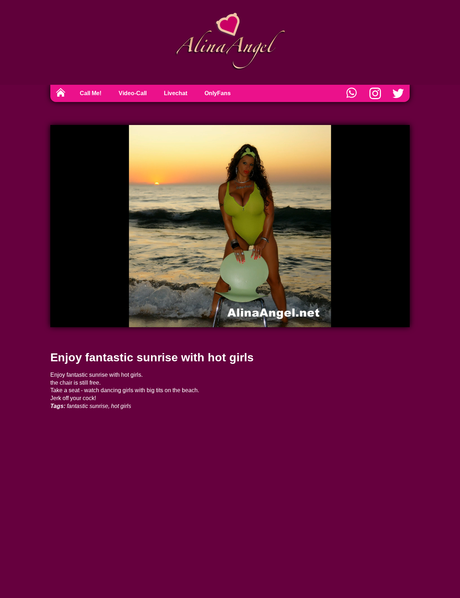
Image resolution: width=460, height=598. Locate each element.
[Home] (60, 93)
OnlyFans (217, 93)
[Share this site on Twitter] (398, 93)
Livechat (175, 93)
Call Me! (90, 93)
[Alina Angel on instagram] (375, 93)
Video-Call (133, 93)
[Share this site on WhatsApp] (352, 93)
